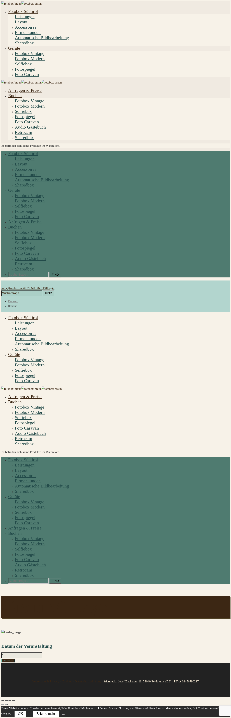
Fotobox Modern (30, 58)
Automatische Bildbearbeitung (42, 37)
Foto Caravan (27, 74)
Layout (21, 21)
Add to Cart (8, 660)
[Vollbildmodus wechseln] (6, 700)
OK (20, 714)
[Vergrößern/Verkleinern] (2, 700)
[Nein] (63, 714)
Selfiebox (23, 63)
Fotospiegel (25, 69)
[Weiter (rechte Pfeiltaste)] (6, 704)
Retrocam (23, 132)
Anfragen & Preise (25, 90)
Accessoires (25, 27)
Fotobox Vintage (29, 53)
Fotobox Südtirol (23, 11)
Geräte (14, 48)
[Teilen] (9, 700)
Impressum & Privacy (46, 681)
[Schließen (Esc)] (13, 700)
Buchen (15, 95)
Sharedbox (24, 42)
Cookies (67, 681)
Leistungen (24, 16)
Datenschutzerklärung (88, 681)
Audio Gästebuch (30, 127)
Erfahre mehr (46, 714)
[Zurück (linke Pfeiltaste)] (2, 704)
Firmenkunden (28, 32)
